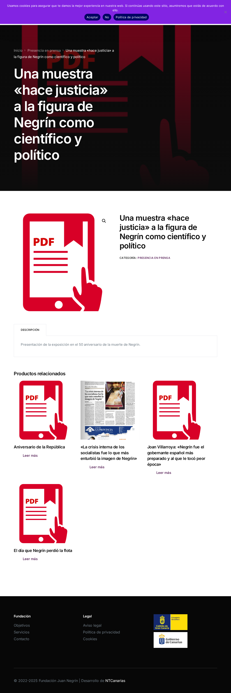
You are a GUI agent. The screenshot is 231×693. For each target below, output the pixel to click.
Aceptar (92, 17)
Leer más (30, 455)
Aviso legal (92, 625)
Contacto (21, 639)
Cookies (90, 639)
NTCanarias (115, 680)
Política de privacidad (101, 632)
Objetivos (22, 625)
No (107, 17)
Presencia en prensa (154, 258)
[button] (104, 221)
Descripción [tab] (30, 329)
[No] (225, 12)
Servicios (21, 632)
